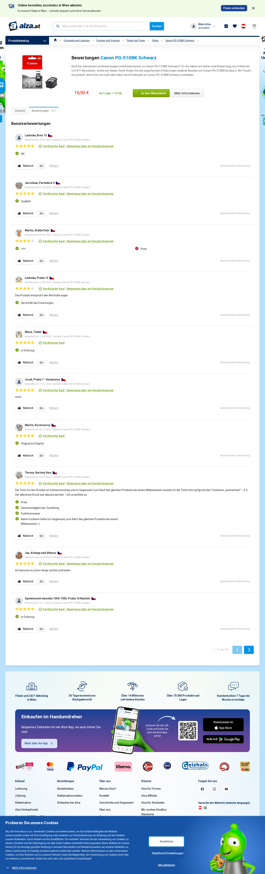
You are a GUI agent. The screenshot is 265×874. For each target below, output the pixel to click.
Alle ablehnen (166, 865)
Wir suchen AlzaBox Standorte (153, 812)
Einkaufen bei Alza (68, 802)
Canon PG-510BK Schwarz (179, 40)
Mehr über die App (36, 743)
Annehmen (166, 841)
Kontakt (104, 795)
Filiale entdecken (234, 8)
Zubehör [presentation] (20, 110)
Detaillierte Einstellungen (168, 853)
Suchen (157, 26)
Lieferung (21, 788)
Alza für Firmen (151, 788)
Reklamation (23, 802)
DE (205, 807)
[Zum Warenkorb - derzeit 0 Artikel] (254, 26)
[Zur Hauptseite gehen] (25, 26)
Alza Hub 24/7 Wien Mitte (30, 816)
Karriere (104, 816)
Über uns (105, 809)
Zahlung (20, 795)
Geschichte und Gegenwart (116, 802)
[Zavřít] (253, 8)
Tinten (155, 40)
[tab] (20, 111)
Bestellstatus (65, 788)
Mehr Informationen (24, 867)
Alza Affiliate (149, 795)
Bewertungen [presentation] (43, 110)
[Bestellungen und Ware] (226, 26)
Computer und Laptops (77, 40)
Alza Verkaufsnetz (26, 809)
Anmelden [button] (204, 27)
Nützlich (28, 165)
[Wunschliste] (234, 26)
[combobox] (101, 26)
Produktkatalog (18, 40)
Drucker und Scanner (108, 40)
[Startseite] (55, 40)
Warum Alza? (107, 788)
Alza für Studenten (153, 802)
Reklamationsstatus (69, 795)
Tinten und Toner (135, 40)
